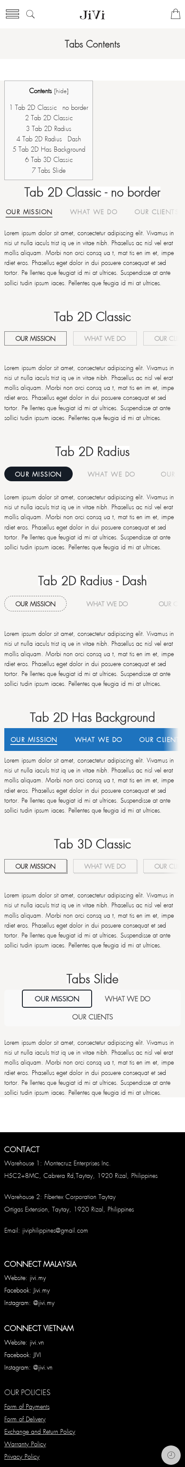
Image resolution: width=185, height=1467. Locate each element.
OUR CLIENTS (157, 212)
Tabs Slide (49, 170)
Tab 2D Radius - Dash (48, 138)
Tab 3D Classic (49, 159)
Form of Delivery (25, 1418)
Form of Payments (26, 1406)
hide (61, 91)
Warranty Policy (25, 1443)
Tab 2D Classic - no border (48, 107)
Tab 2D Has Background (48, 149)
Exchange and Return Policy (39, 1431)
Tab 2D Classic (49, 117)
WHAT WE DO (94, 212)
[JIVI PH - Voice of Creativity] (92, 14)
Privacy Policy (22, 1456)
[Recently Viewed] (171, 1455)
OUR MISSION (29, 212)
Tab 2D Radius (48, 128)
